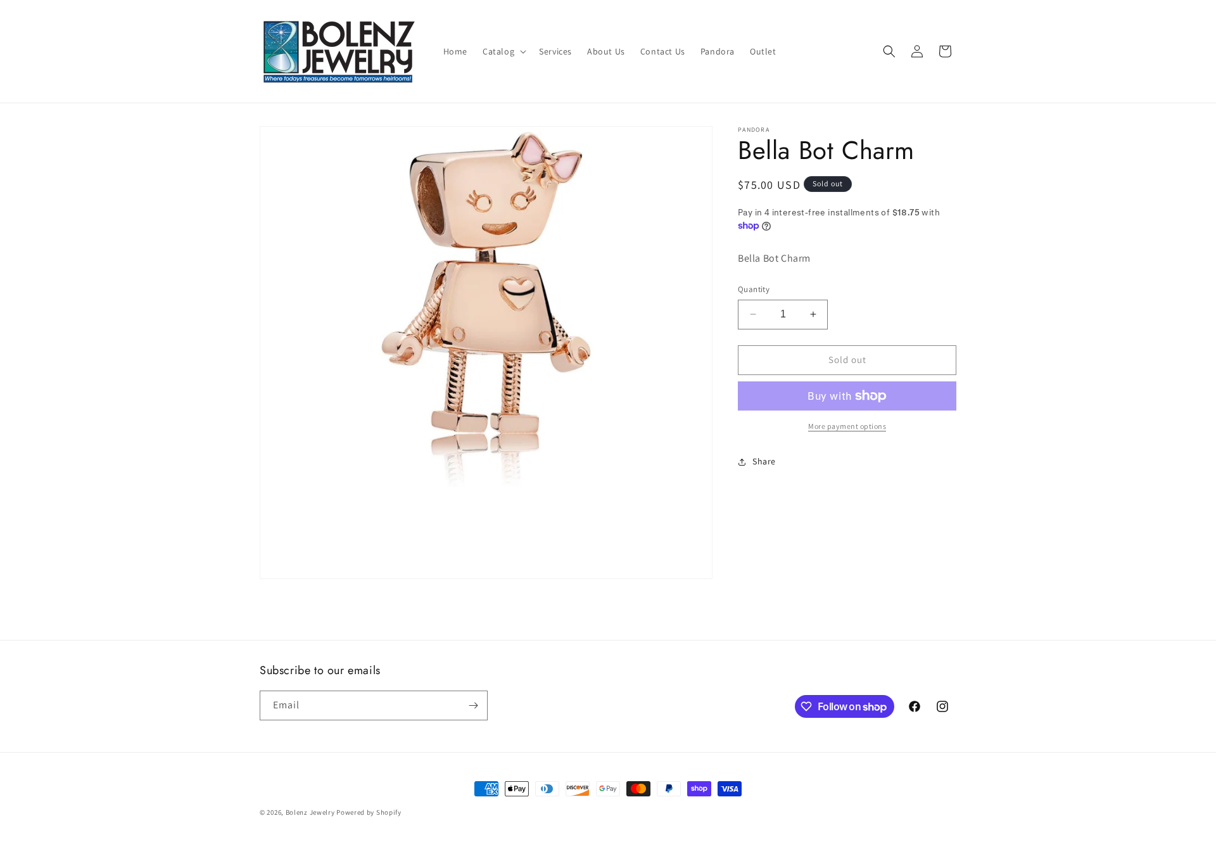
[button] (503, 51)
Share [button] (764, 461)
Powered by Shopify (369, 812)
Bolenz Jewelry (310, 812)
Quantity (754, 289)
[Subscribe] (473, 705)
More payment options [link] (847, 426)
